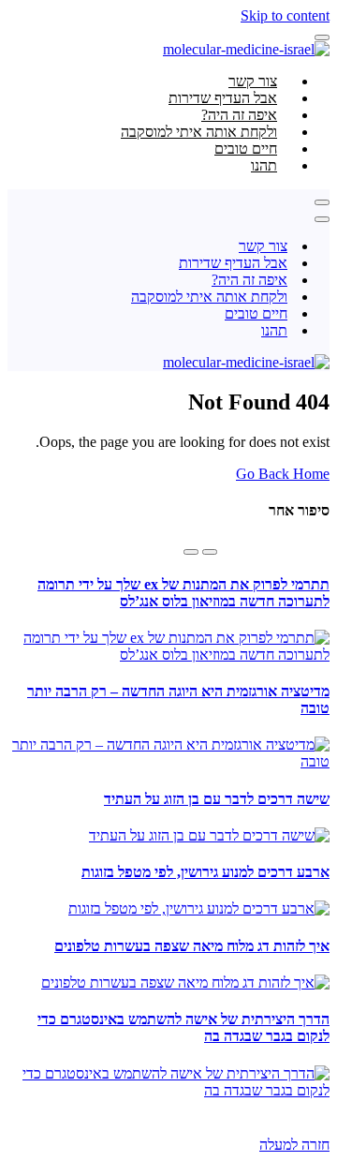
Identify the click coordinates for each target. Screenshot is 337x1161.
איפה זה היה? (249, 280)
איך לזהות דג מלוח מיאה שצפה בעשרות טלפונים (192, 946)
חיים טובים (256, 313)
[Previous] (209, 552)
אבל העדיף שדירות (233, 263)
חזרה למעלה (294, 1145)
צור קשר (263, 246)
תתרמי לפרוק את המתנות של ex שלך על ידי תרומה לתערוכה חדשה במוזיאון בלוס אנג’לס (183, 592)
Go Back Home (283, 474)
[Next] (190, 552)
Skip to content (285, 15)
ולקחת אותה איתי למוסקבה (209, 297)
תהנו (264, 165)
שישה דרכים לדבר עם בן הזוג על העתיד (217, 799)
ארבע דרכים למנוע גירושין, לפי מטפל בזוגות (205, 872)
